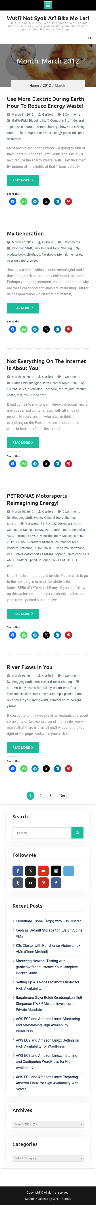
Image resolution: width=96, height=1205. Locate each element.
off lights (78, 133)
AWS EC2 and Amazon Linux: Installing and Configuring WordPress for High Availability (46, 1061)
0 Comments (71, 242)
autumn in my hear (20, 688)
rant (19, 395)
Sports (11, 523)
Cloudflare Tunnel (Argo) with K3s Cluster (48, 921)
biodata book (16, 254)
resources (14, 139)
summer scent (59, 700)
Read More (21, 180)
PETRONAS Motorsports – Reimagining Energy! (39, 499)
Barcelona (32, 523)
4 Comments (71, 676)
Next (63, 796)
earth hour (44, 133)
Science (40, 127)
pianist (68, 694)
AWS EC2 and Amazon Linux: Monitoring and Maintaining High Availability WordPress (48, 1025)
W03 (10, 566)
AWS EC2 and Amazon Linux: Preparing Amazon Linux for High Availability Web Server (47, 1083)
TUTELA (71, 560)
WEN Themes (62, 1199)
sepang (60, 554)
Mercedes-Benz (50, 536)
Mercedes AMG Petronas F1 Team (46, 530)
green (67, 133)
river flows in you (18, 700)
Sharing (51, 127)
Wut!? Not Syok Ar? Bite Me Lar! (48, 18)
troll (26, 395)
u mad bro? (38, 395)
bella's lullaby (43, 688)
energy (57, 133)
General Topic (50, 248)
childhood (33, 254)
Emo (36, 248)
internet (61, 254)
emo (66, 688)
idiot (72, 389)
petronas (26, 548)
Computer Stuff (61, 120)
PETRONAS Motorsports (24, 554)
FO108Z (51, 523)
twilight (76, 700)
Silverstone (74, 554)
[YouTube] (43, 871)
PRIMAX (48, 554)
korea (36, 694)
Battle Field (20, 120)
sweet (33, 260)
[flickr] (30, 882)
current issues (16, 389)
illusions (25, 694)
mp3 (59, 694)
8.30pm (30, 133)
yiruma (12, 706)
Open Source (24, 127)
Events (38, 517)
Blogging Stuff (39, 120)
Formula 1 (65, 523)
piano (79, 694)
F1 (42, 523)
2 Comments (71, 114)
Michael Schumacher (56, 542)
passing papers (17, 260)
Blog (81, 383)
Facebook (48, 254)
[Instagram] (56, 871)
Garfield (47, 114)
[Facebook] (18, 871)
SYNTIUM (58, 560)
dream (57, 688)
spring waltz (39, 700)
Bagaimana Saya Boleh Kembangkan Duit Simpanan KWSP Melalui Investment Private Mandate (49, 1003)
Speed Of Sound (39, 560)
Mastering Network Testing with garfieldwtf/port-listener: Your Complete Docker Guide (47, 967)
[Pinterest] (43, 882)
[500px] (68, 871)
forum (63, 389)
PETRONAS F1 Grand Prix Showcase (59, 548)
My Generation (25, 233)
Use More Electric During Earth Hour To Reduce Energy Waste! (45, 102)
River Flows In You (29, 666)
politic (11, 395)
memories (75, 254)
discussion (35, 389)
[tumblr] (18, 882)
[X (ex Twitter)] (30, 871)
